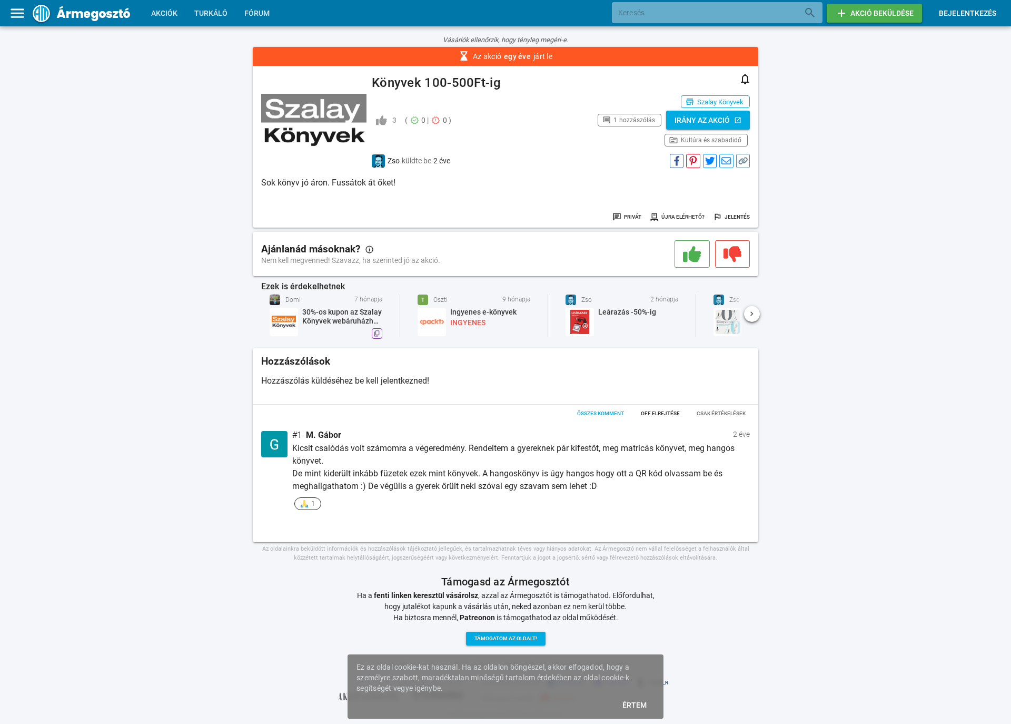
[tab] (164, 13)
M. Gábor (323, 435)
